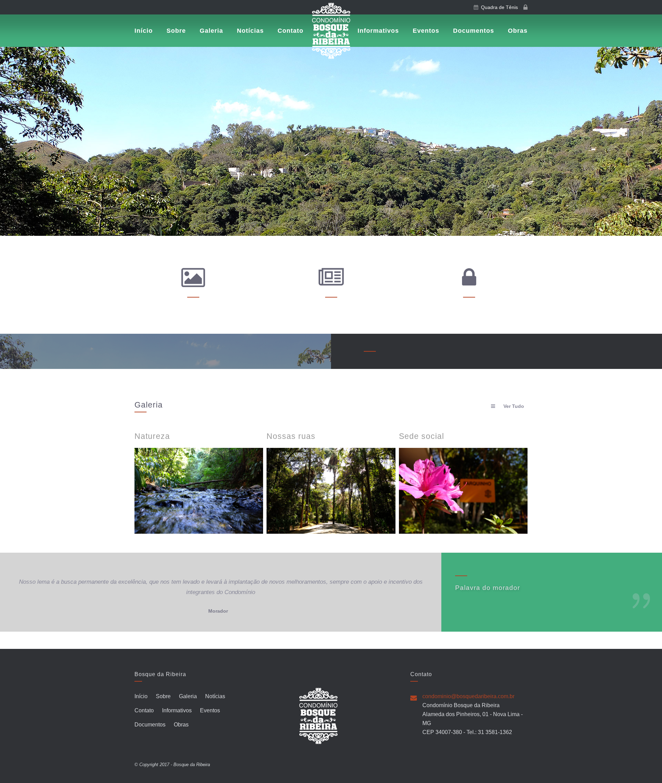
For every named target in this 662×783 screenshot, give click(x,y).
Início (143, 30)
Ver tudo (513, 406)
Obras (518, 30)
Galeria (211, 30)
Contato (290, 30)
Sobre (176, 30)
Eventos (426, 30)
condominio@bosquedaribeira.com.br (468, 696)
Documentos (473, 30)
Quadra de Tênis (498, 7)
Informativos (378, 30)
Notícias (250, 30)
